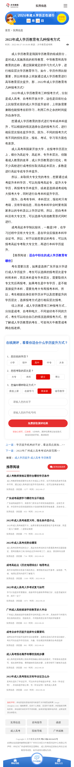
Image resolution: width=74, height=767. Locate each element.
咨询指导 (37, 722)
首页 (7, 30)
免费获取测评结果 (38, 423)
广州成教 (58, 731)
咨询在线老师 (59, 467)
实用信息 (18, 30)
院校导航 (37, 731)
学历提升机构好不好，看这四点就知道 (39, 445)
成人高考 (15, 731)
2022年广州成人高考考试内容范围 (36, 450)
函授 (58, 722)
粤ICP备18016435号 (49, 739)
